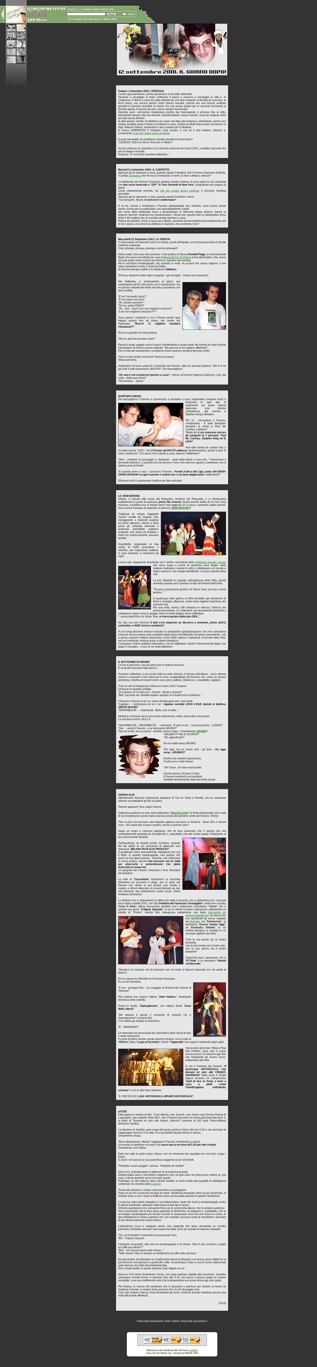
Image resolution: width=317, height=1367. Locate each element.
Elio (85, 19)
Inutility (96, 9)
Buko (105, 9)
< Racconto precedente (149, 1321)
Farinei (72, 9)
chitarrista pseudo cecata (210, 562)
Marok (222, 1302)
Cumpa (87, 9)
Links (112, 9)
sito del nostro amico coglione (179, 190)
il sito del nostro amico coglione (151, 133)
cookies (193, 1350)
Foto (167, 1321)
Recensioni (95, 19)
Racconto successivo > (194, 1321)
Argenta (194, 921)
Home (78, 19)
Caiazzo (156, 1183)
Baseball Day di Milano (177, 257)
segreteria (135, 175)
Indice (175, 1321)
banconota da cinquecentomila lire (205, 914)
